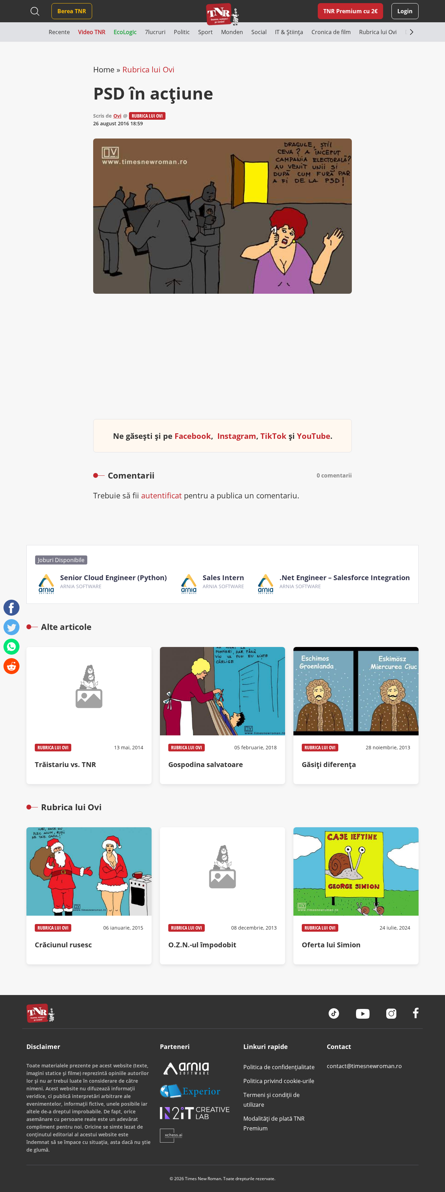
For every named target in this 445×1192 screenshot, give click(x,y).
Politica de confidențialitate (279, 1067)
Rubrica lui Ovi (148, 69)
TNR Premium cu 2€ (350, 11)
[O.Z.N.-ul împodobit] (222, 895)
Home (103, 69)
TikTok (273, 436)
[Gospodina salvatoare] (222, 715)
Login (405, 11)
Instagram (236, 436)
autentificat (161, 495)
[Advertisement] (222, 362)
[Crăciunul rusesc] (89, 895)
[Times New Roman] (222, 14)
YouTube (313, 436)
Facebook (193, 436)
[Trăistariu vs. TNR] (89, 715)
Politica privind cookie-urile (278, 1081)
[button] (37, 32)
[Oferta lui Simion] (356, 895)
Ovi (117, 115)
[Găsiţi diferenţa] (356, 715)
